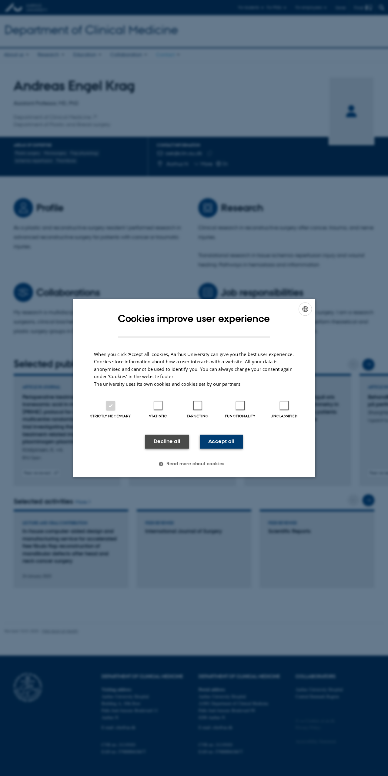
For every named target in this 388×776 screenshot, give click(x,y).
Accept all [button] (221, 441)
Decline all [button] (167, 441)
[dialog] (194, 388)
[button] (194, 463)
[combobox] (305, 309)
